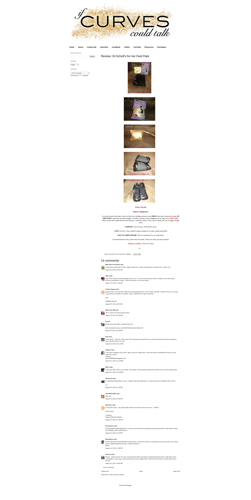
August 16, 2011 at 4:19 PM (114, 433)
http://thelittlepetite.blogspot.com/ (115, 358)
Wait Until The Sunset (112, 264)
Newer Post (105, 471)
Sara (106, 336)
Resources (149, 47)
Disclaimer (161, 47)
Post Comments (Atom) (117, 474)
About (80, 47)
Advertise (104, 47)
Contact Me (91, 47)
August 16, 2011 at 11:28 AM (114, 361)
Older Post (176, 471)
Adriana (108, 350)
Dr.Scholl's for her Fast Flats (117, 254)
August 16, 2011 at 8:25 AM (114, 304)
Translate (85, 75)
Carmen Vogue (110, 289)
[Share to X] (138, 254)
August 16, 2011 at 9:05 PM (114, 463)
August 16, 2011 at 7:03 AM (114, 283)
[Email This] (134, 254)
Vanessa (108, 454)
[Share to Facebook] (140, 254)
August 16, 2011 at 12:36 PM (114, 372)
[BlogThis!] (136, 254)
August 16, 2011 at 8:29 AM (114, 315)
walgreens (128, 254)
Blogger (129, 485)
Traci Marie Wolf (110, 393)
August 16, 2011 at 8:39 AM (114, 330)
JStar (107, 276)
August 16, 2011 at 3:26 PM (114, 399)
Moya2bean (109, 439)
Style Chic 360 (110, 310)
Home (71, 47)
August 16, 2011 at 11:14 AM (114, 344)
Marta (107, 367)
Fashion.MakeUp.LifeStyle (113, 417)
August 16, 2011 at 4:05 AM (114, 270)
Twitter (127, 47)
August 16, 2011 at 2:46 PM (114, 387)
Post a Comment (108, 467)
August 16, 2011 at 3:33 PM (114, 420)
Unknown (108, 405)
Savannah (108, 378)
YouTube (137, 47)
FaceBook (116, 47)
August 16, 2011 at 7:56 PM (114, 448)
